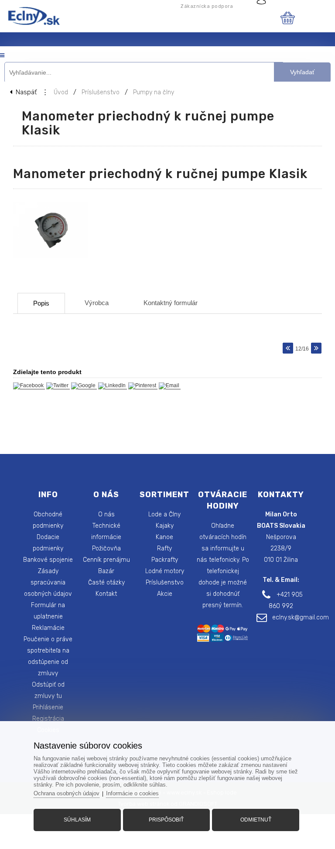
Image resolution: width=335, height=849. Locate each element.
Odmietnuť (255, 820)
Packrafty (164, 560)
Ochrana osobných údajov (66, 793)
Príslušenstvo (101, 92)
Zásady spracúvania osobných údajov (48, 582)
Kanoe (164, 537)
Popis (41, 303)
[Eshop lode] (32, 24)
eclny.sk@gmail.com (300, 617)
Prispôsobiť (166, 820)
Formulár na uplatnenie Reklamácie (48, 617)
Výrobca (97, 302)
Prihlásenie (48, 707)
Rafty (164, 548)
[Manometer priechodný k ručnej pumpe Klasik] (55, 259)
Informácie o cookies (132, 793)
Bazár (106, 571)
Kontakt (106, 594)
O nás (106, 514)
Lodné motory (164, 571)
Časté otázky (106, 582)
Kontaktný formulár (171, 302)
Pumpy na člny (153, 92)
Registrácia (48, 718)
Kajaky (165, 525)
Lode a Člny (164, 514)
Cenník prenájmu (106, 560)
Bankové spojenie (48, 560)
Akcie (164, 594)
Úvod (61, 92)
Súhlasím (77, 820)
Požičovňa (106, 548)
